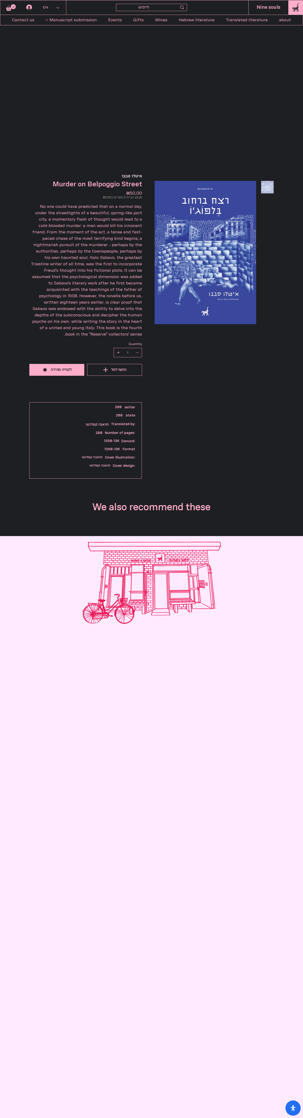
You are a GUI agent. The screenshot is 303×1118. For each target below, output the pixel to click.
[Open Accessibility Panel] (293, 1108)
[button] (11, 7)
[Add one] (118, 352)
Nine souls (268, 7)
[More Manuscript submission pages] (47, 20)
